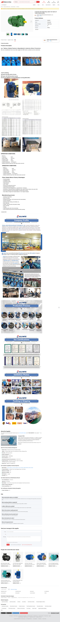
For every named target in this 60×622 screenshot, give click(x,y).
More (2, 610)
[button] (35, 1)
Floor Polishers (21, 467)
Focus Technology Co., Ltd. (23, 618)
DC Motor (19, 601)
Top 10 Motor (28, 608)
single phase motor (3, 591)
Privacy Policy (44, 618)
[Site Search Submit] (38, 2)
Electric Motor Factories (13, 606)
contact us (35, 8)
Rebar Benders (26, 467)
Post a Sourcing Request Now (27, 544)
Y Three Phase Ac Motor (11, 608)
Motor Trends (34, 608)
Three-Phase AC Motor (31, 601)
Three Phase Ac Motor (48, 606)
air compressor (47, 591)
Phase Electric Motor (40, 606)
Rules (58, 4)
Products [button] (16, 1)
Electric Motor (13, 6)
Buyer (38, 4)
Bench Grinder (31, 467)
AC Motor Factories (22, 606)
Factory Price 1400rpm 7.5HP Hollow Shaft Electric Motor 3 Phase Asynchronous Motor (6, 581)
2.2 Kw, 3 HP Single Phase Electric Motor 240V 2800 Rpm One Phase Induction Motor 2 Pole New (53, 564)
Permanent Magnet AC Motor (40, 601)
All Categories (4, 4)
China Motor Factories (5, 606)
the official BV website (22, 432)
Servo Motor (24, 601)
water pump (32, 591)
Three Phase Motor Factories (31, 606)
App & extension (48, 4)
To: (5, 534)
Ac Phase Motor (4, 608)
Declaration (39, 618)
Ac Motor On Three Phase (21, 608)
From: (5, 531)
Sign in (58, 2)
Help (42, 4)
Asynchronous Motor (5, 601)
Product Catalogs (14, 589)
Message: (4, 536)
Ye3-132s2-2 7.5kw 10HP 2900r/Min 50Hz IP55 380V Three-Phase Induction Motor (30, 564)
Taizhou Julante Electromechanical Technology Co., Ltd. (45, 14)
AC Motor (17, 6)
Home (2, 6)
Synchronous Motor (13, 601)
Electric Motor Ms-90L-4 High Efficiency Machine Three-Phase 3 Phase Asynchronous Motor (6, 564)
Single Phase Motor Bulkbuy (42, 608)
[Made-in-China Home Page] (6, 2)
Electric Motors (9, 467)
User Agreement (35, 618)
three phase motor (18, 591)
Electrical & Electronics (7, 6)
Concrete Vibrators (15, 467)
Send (8, 544)
